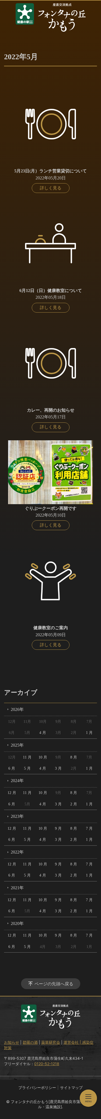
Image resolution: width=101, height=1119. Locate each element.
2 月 (73, 804)
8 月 (73, 757)
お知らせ (11, 1042)
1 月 (89, 733)
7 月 (89, 828)
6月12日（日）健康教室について (50, 290)
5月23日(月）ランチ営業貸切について (50, 171)
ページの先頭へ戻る (53, 983)
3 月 (58, 768)
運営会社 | (73, 1042)
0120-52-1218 (46, 1063)
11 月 (27, 757)
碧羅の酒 (30, 1042)
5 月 (27, 768)
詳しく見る (50, 188)
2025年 (17, 745)
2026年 (17, 709)
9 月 (58, 828)
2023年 (17, 816)
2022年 (17, 852)
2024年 (17, 780)
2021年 (17, 887)
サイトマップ (71, 1087)
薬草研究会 (50, 1042)
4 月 (42, 733)
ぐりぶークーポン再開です (50, 508)
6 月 (11, 768)
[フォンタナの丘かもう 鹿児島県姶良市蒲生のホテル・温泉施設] (51, 17)
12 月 (12, 793)
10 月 (43, 757)
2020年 (17, 923)
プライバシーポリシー (37, 1087)
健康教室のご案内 (50, 627)
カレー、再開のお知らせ (50, 410)
